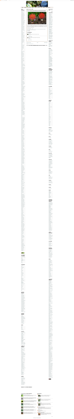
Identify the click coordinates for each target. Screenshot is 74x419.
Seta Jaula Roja (50, 269)
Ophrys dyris (50, 217)
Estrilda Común (22, 132)
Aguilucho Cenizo (22, 21)
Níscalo (49, 266)
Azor (21, 50)
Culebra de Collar (22, 296)
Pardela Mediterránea (23, 204)
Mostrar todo (52, 416)
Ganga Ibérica (22, 140)
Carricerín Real (22, 72)
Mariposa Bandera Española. (50, 297)
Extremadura (50, 94)
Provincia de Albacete (50, 42)
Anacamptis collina (50, 202)
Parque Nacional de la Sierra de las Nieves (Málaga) (50, 62)
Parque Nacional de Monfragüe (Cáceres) (50, 76)
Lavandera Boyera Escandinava (22, 179)
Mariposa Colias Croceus (51, 312)
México (49, 118)
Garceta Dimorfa (22, 143)
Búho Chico (22, 61)
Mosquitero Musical (22, 197)
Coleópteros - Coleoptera (22, 333)
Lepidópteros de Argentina (50, 129)
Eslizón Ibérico (22, 299)
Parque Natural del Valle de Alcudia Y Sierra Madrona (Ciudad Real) (51, 33)
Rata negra (22, 286)
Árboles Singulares (48, 7)
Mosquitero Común (22, 196)
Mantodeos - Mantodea (23, 339)
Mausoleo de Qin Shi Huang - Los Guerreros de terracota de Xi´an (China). (30, 397)
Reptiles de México (50, 173)
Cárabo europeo (22, 122)
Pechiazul (22, 208)
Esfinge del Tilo (50, 285)
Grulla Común (22, 165)
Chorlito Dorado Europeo (22, 84)
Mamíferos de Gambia (50, 143)
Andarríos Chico (22, 36)
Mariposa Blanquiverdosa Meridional (50, 305)
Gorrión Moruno (22, 163)
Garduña (22, 274)
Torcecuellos (22, 233)
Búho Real (22, 62)
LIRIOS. (49, 195)
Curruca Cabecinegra (23, 117)
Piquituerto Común (22, 215)
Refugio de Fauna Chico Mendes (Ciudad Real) (51, 35)
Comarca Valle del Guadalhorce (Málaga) (50, 49)
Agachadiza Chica (22, 14)
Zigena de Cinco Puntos (51, 377)
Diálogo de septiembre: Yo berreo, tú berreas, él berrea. (28, 412)
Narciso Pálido (50, 251)
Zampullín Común (22, 244)
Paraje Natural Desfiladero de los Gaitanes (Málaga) (50, 57)
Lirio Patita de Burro (50, 236)
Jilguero (22, 173)
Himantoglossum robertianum (50, 212)
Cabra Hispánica (22, 267)
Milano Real (22, 190)
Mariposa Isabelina (50, 325)
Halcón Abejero (22, 166)
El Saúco (39, 394)
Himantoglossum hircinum (50, 211)
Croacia (49, 107)
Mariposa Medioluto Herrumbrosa (50, 336)
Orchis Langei (50, 223)
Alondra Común (22, 32)
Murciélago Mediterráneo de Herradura (22, 282)
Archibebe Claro (22, 39)
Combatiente (22, 101)
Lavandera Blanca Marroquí (22, 175)
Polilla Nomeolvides (50, 369)
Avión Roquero (22, 47)
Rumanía (49, 122)
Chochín (22, 80)
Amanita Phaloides (50, 262)
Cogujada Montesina (23, 94)
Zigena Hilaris (50, 372)
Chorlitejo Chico (22, 81)
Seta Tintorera (50, 273)
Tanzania (49, 123)
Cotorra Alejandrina (22, 111)
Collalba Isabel (22, 98)
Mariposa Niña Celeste (50, 348)
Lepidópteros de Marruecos (50, 164)
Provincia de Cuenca (50, 43)
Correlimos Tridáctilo (23, 108)
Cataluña (49, 92)
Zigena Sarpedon (50, 376)
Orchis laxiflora (50, 225)
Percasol (22, 328)
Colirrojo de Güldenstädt (23, 96)
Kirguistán (49, 116)
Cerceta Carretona (22, 73)
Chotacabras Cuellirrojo (23, 86)
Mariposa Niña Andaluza (51, 347)
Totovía (21, 234)
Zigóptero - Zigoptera (23, 344)
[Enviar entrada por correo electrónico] (32, 28)
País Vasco (49, 98)
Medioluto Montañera (50, 368)
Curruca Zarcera (22, 121)
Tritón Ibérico (22, 322)
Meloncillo (22, 279)
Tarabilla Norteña (22, 230)
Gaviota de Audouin (23, 154)
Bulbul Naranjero (22, 58)
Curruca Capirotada (22, 118)
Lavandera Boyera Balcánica (22, 177)
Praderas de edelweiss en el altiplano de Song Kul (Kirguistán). (29, 409)
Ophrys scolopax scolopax (50, 219)
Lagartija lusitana (22, 306)
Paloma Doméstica (22, 201)
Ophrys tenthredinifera (50, 222)
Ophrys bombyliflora (50, 216)
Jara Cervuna (50, 242)
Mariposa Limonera (50, 328)
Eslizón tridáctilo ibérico (23, 300)
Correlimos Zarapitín (23, 109)
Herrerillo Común (22, 169)
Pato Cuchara (22, 207)
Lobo (21, 277)
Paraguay (49, 119)
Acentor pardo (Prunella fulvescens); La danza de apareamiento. (29, 406)
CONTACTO (25, 7)
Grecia (49, 111)
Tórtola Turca (22, 237)
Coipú (21, 269)
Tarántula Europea (22, 384)
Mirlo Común (22, 192)
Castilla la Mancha (50, 90)
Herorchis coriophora (50, 208)
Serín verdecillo (22, 227)
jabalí (21, 290)
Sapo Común (22, 319)
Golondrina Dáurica (22, 158)
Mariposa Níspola (50, 352)
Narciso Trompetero (50, 253)
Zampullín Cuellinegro (23, 245)
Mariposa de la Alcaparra (50, 362)
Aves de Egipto (50, 137)
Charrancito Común (22, 77)
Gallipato (22, 315)
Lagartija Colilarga (22, 303)
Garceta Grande (22, 144)
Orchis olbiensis (50, 227)
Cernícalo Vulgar (22, 76)
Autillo (21, 43)
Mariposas (39, 7)
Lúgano (21, 186)
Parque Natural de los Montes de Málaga (50, 63)
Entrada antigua (46, 42)
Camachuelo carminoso (23, 65)
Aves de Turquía (50, 185)
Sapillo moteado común (23, 318)
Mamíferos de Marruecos (50, 166)
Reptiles (30, 7)
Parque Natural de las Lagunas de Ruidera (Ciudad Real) (50, 31)
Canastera (22, 66)
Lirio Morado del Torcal (51, 235)
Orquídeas (44, 7)
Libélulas (36, 7)
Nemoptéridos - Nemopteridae (22, 340)
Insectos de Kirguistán (50, 156)
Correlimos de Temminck (22, 110)
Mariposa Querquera (50, 355)
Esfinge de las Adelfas (50, 284)
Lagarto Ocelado (22, 307)
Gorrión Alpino (22, 159)
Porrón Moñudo (22, 219)
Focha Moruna (22, 137)
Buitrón (21, 57)
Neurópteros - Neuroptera (22, 341)
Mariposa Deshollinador (51, 314)
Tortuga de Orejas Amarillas (22, 310)
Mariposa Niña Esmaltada (50, 350)
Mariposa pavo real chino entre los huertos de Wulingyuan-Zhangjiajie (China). (30, 400)
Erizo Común (22, 273)
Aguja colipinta (22, 24)
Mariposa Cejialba (50, 310)
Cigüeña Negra (22, 89)
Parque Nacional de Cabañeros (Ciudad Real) (50, 27)
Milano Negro (22, 189)
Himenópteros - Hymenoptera (22, 337)
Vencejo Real (22, 241)
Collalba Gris (22, 97)
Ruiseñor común (22, 226)
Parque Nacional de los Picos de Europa (50, 84)
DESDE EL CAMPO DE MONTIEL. (41, 412)
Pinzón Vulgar (22, 214)
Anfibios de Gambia (50, 140)
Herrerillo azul (22, 170)
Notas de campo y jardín (40, 410)
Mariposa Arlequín (50, 294)
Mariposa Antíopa (50, 293)
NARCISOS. (50, 196)
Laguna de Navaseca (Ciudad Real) (50, 18)
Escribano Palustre (22, 125)
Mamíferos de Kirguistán (50, 157)
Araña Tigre (22, 381)
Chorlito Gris (22, 85)
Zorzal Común (22, 249)
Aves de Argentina (50, 128)
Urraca (21, 238)
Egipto (49, 108)
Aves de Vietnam (50, 188)
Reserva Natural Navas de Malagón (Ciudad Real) (50, 37)
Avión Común (22, 46)
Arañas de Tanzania (50, 181)
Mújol (21, 327)
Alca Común (22, 25)
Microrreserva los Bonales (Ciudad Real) (50, 26)
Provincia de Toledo (50, 45)
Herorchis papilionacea (50, 209)
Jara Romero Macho (50, 245)
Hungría (49, 112)
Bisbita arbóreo (22, 54)
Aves (27, 7)
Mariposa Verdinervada (50, 360)
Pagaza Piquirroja (22, 200)
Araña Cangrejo (22, 377)
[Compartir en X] (28, 30)
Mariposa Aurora (50, 295)
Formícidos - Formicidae (22, 335)
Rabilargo (22, 222)
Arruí (21, 266)
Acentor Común (22, 13)
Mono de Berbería (22, 280)
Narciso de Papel (50, 257)
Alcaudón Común (22, 28)
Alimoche (22, 31)
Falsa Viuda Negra (22, 383)
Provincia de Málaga (50, 64)
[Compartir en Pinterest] (29, 30)
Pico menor (22, 211)
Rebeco (21, 287)
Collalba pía (22, 100)
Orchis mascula (50, 226)
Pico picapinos (22, 212)
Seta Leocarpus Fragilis (51, 270)
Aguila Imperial (22, 18)
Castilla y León (50, 91)
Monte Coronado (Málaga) (50, 54)
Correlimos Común (22, 105)
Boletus (49, 263)
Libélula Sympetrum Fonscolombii (23, 366)
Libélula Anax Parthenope (22, 357)
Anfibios (33, 7)
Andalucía (49, 87)
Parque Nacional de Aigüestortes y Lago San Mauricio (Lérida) (51, 71)
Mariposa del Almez (50, 366)
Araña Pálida (22, 380)
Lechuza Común (22, 185)
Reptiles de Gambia (50, 144)
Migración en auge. (42, 399)
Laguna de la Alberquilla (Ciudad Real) (51, 20)
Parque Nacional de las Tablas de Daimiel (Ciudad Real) (50, 29)
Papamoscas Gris (22, 203)
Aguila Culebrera (22, 17)
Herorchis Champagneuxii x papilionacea (50, 206)
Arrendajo (22, 42)
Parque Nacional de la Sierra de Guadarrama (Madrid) (50, 79)
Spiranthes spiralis (50, 230)
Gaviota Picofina (22, 152)
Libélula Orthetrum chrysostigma (22, 364)
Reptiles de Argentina (50, 131)
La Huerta (22, 259)
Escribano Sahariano (23, 126)
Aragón (49, 88)
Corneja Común (22, 104)
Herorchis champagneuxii (50, 207)
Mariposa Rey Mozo (50, 356)
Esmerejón (22, 128)
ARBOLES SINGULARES (50, 192)
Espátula (22, 129)
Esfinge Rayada (50, 282)
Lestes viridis (22, 355)
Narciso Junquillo (50, 250)
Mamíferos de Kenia (50, 151)
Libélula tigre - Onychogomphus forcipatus (22, 372)
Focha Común (22, 136)
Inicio (37, 42)
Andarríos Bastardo (22, 35)
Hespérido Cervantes (50, 288)
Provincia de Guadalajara (50, 44)
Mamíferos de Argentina (51, 130)
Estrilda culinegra (22, 133)
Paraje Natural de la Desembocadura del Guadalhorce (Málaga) (50, 60)
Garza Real (22, 147)
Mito (21, 193)
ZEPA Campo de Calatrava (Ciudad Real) (51, 38)
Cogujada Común (22, 93)
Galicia (49, 95)
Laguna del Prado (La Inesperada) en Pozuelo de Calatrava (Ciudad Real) (50, 24)
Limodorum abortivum (50, 213)
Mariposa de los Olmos (50, 365)
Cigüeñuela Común (22, 90)
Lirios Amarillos (50, 239)
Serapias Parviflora (50, 229)
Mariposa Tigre (50, 359)
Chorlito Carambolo (23, 83)
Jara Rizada (50, 244)
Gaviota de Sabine (22, 155)
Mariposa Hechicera (50, 323)
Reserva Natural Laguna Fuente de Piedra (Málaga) (51, 66)
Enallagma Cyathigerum (23, 354)
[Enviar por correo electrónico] (27, 30)
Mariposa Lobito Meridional (50, 330)
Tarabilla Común (22, 229)
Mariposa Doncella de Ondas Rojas (50, 318)
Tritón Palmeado (22, 323)
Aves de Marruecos (50, 161)
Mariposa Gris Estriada (50, 322)
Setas (41, 7)
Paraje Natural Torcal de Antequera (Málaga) (51, 58)
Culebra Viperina (22, 295)
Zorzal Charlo (22, 248)
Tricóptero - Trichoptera (23, 343)
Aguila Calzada (22, 16)
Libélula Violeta (22, 368)
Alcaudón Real (22, 29)
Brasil (49, 104)
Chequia (49, 105)
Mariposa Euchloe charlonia (50, 320)
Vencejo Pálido (22, 240)
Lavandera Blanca (22, 174)
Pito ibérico (22, 216)
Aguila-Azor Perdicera (23, 20)
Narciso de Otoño (50, 256)
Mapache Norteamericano (22, 278)
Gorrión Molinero (22, 162)
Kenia (49, 115)
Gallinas (22, 258)
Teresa (29, 33)
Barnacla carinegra (22, 51)
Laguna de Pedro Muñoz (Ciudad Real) (51, 19)
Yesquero (49, 277)
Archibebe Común (22, 40)
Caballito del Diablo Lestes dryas (23, 349)
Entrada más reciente (28, 42)
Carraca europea (22, 69)
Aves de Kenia (50, 150)
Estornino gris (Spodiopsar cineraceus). (27, 403)
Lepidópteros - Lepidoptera (22, 338)
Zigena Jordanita (50, 373)
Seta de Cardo (50, 274)
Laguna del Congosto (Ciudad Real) (50, 22)
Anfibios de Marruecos (50, 160)
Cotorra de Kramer (22, 114)
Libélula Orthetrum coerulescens (22, 365)
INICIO (22, 7)
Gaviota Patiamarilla (23, 151)
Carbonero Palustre (22, 68)
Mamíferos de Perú (50, 178)
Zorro (21, 289)
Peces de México (50, 172)
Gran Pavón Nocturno (50, 286)
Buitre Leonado (22, 55)
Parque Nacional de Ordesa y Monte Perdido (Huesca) (51, 78)
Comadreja (22, 270)
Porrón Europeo (22, 218)
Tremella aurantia (50, 276)
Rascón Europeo (22, 223)
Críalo (21, 115)
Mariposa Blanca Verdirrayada (50, 300)
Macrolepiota (50, 265)
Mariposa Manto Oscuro (51, 335)
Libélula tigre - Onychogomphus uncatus (22, 374)
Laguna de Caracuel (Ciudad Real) (50, 14)
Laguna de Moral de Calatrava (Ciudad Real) (51, 16)
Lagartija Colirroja (22, 304)
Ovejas (21, 261)
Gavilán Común (22, 148)
